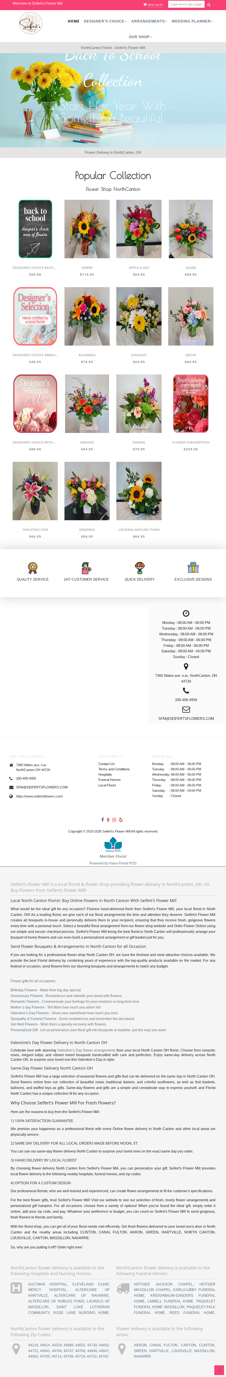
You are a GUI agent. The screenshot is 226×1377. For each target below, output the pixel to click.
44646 (92, 1351)
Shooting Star (35, 529)
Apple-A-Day (139, 267)
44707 (68, 1351)
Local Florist (107, 785)
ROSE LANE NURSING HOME (81, 1313)
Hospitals (105, 774)
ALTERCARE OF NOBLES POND (56, 1301)
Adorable (87, 355)
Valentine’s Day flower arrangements (86, 1050)
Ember (87, 267)
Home (73, 21)
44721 (33, 1351)
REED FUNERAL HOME (192, 1313)
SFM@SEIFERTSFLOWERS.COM (42, 787)
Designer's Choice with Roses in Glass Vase (35, 442)
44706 (80, 1351)
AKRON (140, 1345)
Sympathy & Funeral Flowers (33, 1019)
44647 (104, 1351)
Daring (139, 442)
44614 (45, 1345)
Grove (190, 355)
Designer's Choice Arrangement (35, 355)
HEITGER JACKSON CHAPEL (163, 1284)
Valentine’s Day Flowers (30, 1013)
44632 (80, 1345)
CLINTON (207, 1345)
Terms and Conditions (114, 769)
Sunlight (139, 355)
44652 (104, 1345)
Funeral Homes (109, 780)
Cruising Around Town (139, 529)
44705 (45, 1356)
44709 (68, 1356)
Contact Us (106, 764)
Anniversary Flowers (27, 996)
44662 (33, 1356)
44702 (103, 1356)
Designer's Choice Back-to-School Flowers (35, 267)
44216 (33, 1345)
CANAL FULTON (164, 1345)
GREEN (140, 1351)
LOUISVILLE (181, 1351)
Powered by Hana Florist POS (113, 863)
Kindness (87, 529)
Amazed (87, 442)
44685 (68, 1345)
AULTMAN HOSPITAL (47, 1284)
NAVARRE (142, 1356)
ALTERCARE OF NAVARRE (81, 1295)
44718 (80, 1356)
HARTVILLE (159, 1351)
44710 (92, 1356)
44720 (92, 1345)
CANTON (188, 1345)
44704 (57, 1351)
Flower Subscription (190, 442)
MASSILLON (204, 1351)
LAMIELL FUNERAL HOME (170, 1301)
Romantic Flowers (25, 1001)
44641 (45, 1351)
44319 (57, 1345)
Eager (191, 267)
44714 (57, 1356)
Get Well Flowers (24, 1024)
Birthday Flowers (24, 990)
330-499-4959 (26, 778)
